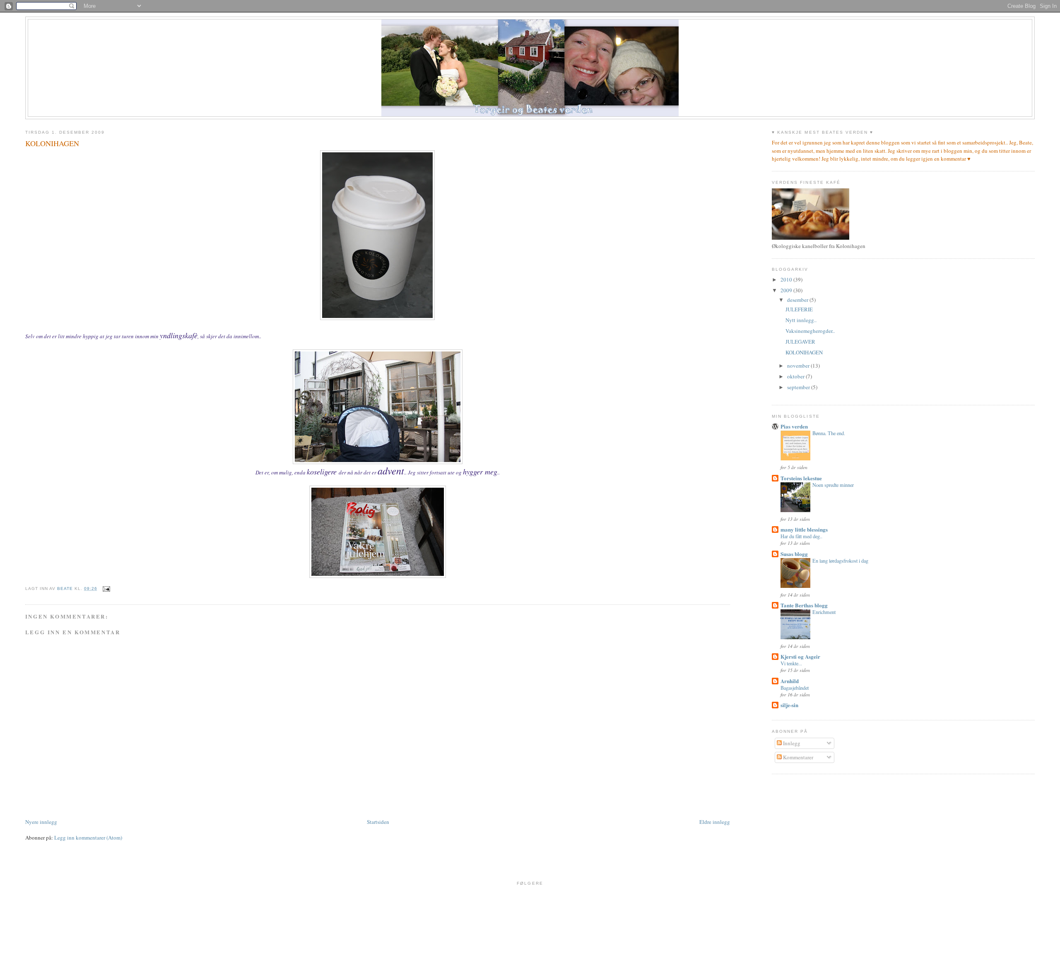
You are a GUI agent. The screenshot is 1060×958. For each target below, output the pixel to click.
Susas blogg (794, 554)
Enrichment (824, 612)
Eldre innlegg (714, 822)
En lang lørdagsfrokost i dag (840, 560)
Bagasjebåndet (795, 687)
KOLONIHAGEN (804, 352)
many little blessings (804, 529)
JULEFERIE (799, 309)
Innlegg (791, 743)
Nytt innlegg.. (801, 320)
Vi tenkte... (791, 663)
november (799, 365)
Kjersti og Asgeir (800, 656)
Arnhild (790, 681)
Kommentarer (797, 757)
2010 (787, 279)
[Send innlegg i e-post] (106, 588)
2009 (787, 290)
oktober (796, 376)
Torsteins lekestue (801, 478)
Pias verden (794, 426)
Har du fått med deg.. (801, 536)
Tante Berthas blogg (804, 605)
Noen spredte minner (833, 484)
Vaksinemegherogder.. (810, 331)
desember (798, 299)
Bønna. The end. (828, 433)
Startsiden (378, 822)
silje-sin (789, 705)
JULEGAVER (800, 341)
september (799, 387)
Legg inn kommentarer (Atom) (88, 837)
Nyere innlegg (41, 822)
